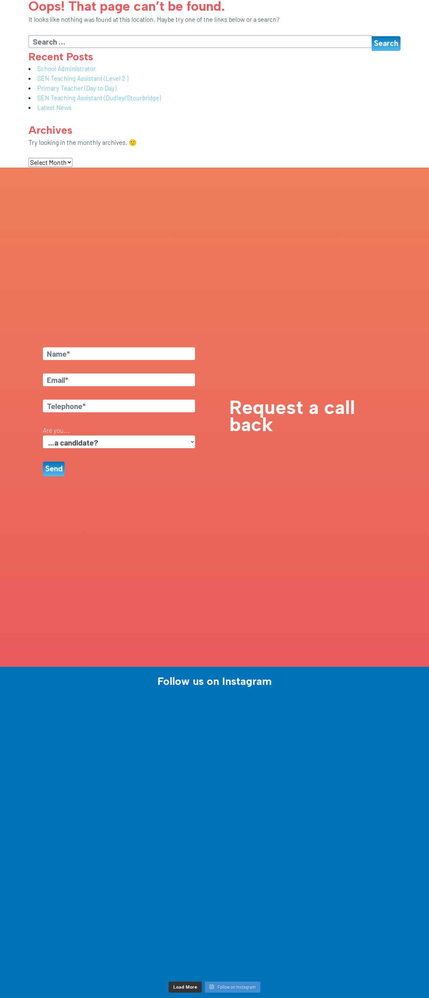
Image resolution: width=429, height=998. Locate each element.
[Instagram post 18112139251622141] (261, 950)
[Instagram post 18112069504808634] (261, 788)
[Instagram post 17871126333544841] (355, 842)
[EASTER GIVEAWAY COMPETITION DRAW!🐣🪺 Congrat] (167, 788)
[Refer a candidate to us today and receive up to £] (355, 788)
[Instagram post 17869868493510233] (167, 950)
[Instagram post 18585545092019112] (355, 734)
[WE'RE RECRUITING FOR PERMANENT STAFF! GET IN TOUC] (73, 788)
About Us (182, 16)
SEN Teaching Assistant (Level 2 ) (82, 78)
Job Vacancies (216, 16)
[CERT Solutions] (43, 17)
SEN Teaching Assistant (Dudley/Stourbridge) (99, 98)
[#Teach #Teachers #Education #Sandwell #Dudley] (167, 734)
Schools (299, 16)
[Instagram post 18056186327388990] (167, 896)
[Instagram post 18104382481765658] (355, 896)
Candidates (248, 16)
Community (327, 16)
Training (276, 16)
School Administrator (66, 68)
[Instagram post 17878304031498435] (261, 842)
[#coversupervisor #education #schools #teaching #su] (261, 734)
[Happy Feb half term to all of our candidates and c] (73, 896)
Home (162, 16)
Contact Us (404, 16)
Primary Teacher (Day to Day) (76, 88)
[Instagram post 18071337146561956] (73, 842)
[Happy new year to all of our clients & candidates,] (355, 950)
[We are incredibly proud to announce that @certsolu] (73, 734)
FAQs (381, 16)
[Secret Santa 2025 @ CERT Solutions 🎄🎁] (73, 950)
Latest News (357, 16)
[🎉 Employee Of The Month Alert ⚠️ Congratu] (167, 842)
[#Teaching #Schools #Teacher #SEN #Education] (261, 896)
